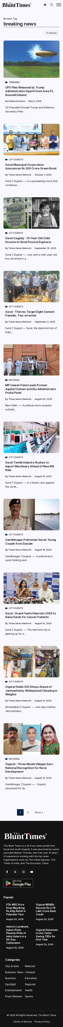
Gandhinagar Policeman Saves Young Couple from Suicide (30, 541)
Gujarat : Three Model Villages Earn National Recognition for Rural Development (29, 767)
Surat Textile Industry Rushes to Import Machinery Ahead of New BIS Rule (29, 466)
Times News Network (20, 174)
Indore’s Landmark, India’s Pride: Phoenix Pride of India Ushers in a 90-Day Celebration (17, 934)
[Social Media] (7, 872)
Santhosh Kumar (17, 101)
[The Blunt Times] (16, 4)
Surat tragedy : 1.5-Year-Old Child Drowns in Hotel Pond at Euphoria (28, 240)
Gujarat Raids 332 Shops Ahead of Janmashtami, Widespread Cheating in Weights (31, 690)
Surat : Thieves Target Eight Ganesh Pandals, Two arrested (29, 313)
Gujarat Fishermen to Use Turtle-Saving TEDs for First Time (47, 934)
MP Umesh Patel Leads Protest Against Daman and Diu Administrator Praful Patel (30, 388)
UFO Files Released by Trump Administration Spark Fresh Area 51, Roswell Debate (29, 91)
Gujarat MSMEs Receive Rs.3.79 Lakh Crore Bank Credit (46, 909)
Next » (39, 812)
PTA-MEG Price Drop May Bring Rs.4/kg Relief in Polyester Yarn (16, 909)
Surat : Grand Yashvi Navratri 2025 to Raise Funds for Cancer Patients (30, 615)
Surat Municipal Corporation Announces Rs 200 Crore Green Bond (30, 166)
